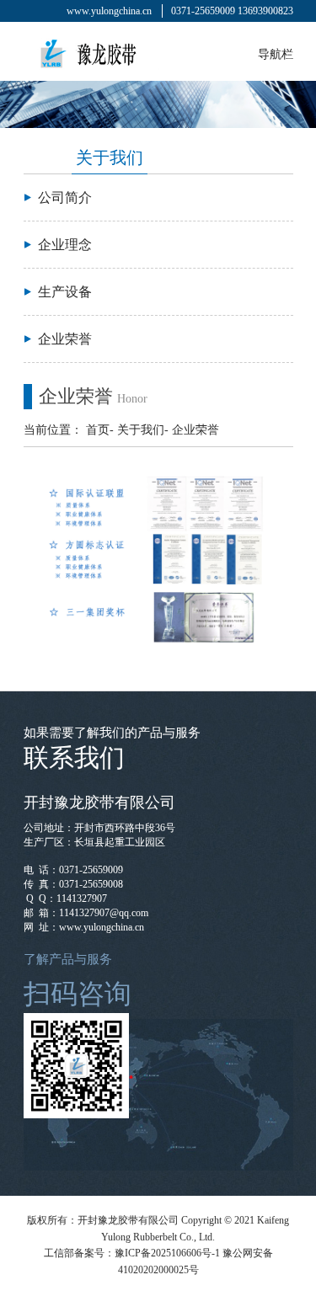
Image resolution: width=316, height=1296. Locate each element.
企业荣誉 (195, 430)
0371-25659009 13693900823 (232, 11)
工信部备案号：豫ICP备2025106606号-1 (132, 1253)
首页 (98, 430)
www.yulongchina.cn (109, 11)
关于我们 (140, 430)
